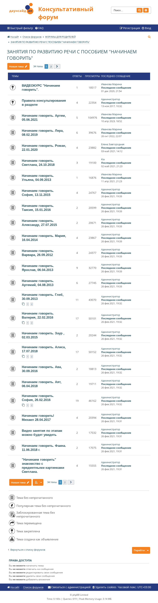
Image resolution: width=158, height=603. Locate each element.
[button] (57, 66)
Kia (103, 159)
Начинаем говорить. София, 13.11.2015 (38, 193)
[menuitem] (39, 28)
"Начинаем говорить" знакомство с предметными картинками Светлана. (43, 466)
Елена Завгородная (112, 144)
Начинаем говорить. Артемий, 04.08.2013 (38, 283)
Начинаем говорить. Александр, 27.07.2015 (39, 223)
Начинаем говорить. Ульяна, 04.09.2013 (38, 178)
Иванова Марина (111, 84)
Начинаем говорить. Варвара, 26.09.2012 (38, 253)
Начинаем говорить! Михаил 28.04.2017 (38, 418)
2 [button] (51, 66)
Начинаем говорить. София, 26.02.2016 (38, 398)
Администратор (110, 99)
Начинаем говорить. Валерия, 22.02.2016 (38, 315)
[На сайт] (22, 8)
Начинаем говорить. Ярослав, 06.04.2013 (38, 268)
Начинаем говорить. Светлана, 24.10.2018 (38, 163)
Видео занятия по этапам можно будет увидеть (42, 433)
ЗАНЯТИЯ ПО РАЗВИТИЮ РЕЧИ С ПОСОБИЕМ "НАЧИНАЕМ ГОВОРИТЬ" (72, 54)
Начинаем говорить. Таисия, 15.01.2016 (38, 208)
